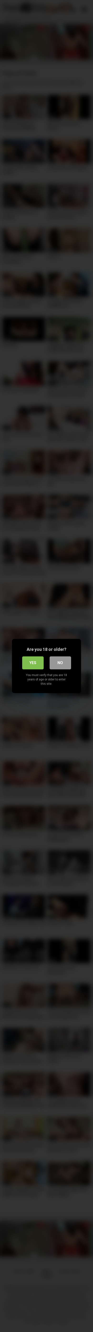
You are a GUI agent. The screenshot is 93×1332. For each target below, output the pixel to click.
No (60, 662)
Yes (32, 662)
